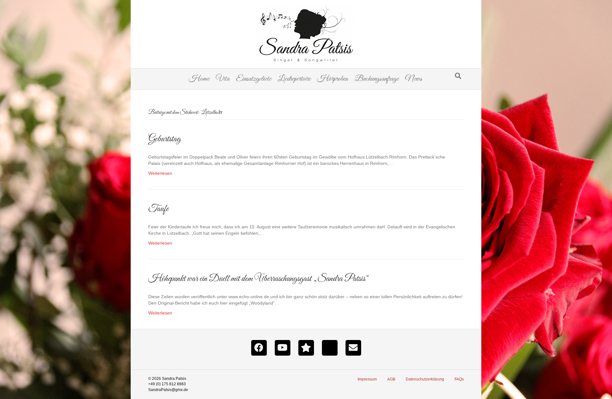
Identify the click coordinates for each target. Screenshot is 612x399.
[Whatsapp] (329, 347)
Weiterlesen (160, 173)
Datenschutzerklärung (425, 379)
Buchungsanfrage (376, 79)
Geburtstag (164, 139)
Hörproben (332, 79)
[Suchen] (458, 76)
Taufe (158, 209)
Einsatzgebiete (253, 79)
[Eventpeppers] (306, 347)
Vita (222, 79)
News (413, 79)
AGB (391, 379)
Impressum (367, 379)
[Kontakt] (353, 347)
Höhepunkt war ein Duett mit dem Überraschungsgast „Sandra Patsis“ (258, 279)
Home (199, 79)
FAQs (459, 379)
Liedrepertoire (294, 79)
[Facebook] (259, 347)
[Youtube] (282, 347)
